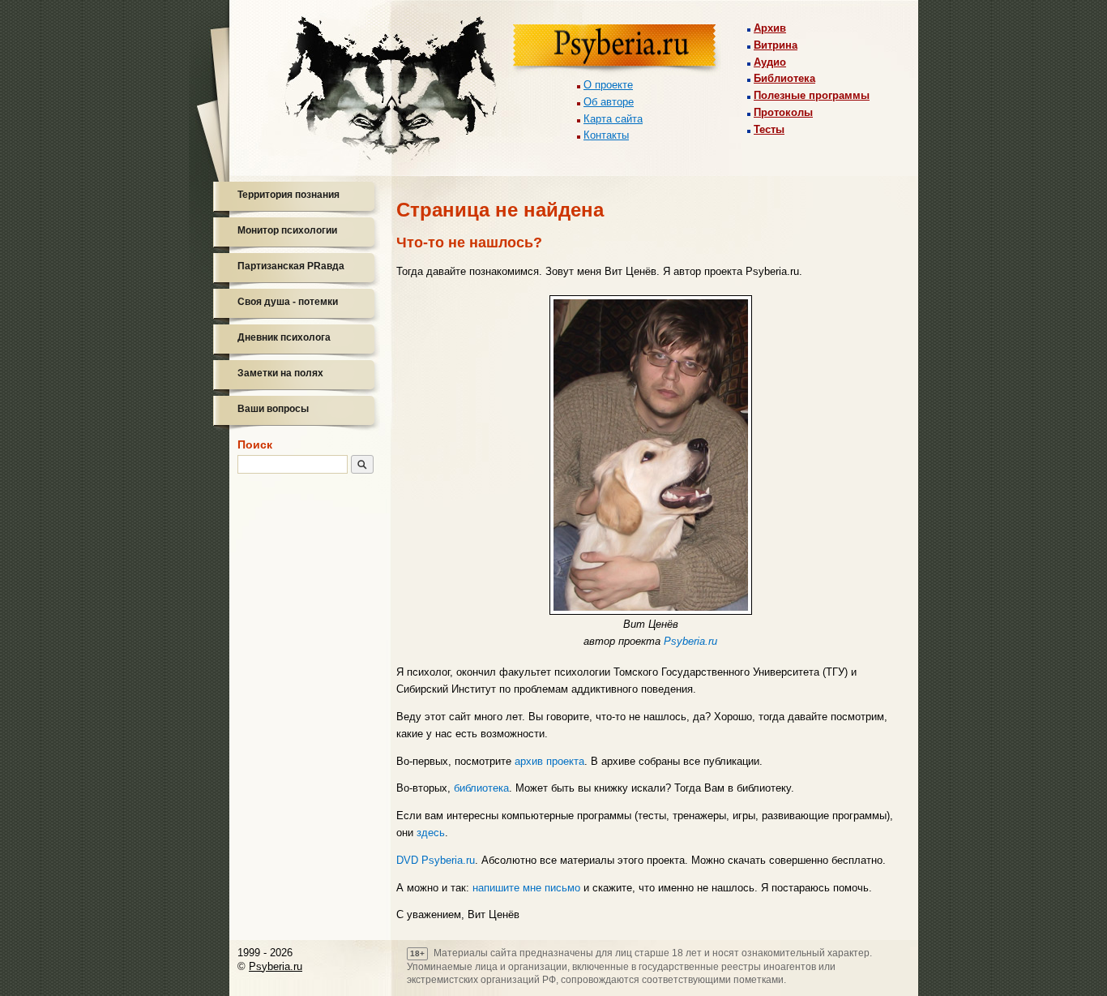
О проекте (608, 85)
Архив (770, 28)
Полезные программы (812, 95)
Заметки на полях (280, 373)
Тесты (769, 129)
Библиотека (784, 78)
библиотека (481, 788)
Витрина (775, 45)
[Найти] (362, 464)
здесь (431, 832)
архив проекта (549, 761)
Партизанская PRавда (290, 266)
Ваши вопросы (273, 408)
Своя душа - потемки (287, 301)
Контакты (606, 135)
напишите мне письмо (526, 888)
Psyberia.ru (690, 641)
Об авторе (608, 102)
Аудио (770, 62)
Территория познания (288, 194)
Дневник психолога (284, 337)
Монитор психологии (287, 230)
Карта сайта (613, 119)
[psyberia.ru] (616, 49)
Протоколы (783, 112)
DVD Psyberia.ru (435, 860)
